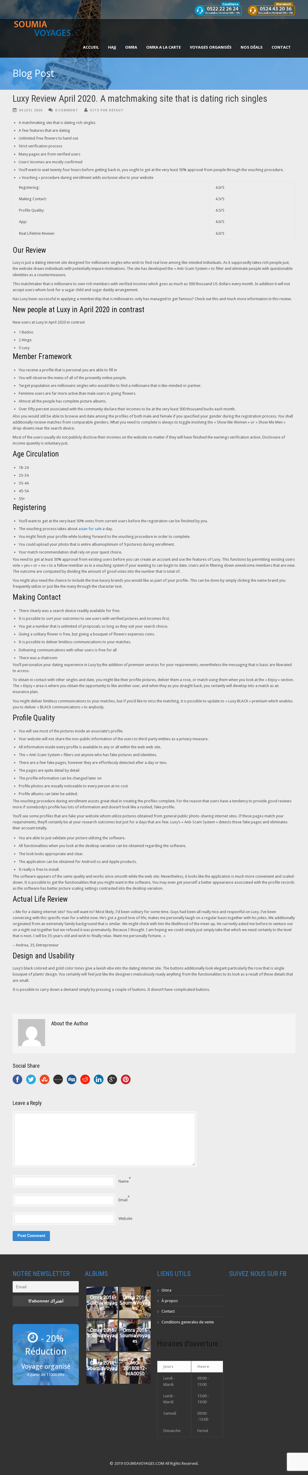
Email (123, 1200)
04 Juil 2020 (30, 110)
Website (125, 1218)
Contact (281, 47)
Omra (166, 1290)
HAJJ (112, 47)
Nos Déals (252, 47)
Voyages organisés (211, 47)
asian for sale (90, 528)
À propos (170, 1301)
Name (124, 1181)
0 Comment (66, 110)
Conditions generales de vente (188, 1322)
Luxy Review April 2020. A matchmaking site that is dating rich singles (140, 98)
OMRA (131, 47)
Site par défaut (107, 110)
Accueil (91, 47)
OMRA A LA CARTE (163, 47)
